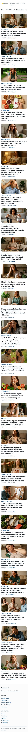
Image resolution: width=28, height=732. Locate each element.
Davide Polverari (12, 679)
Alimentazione (20, 9)
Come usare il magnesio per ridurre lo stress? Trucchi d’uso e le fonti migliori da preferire (14, 143)
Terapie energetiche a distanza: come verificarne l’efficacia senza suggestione (13, 60)
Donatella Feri (11, 147)
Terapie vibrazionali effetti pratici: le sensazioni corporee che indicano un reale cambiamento (13, 478)
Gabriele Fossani (12, 623)
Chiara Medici (11, 261)
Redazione (4, 716)
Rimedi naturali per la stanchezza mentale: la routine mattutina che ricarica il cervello (13, 284)
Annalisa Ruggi (11, 64)
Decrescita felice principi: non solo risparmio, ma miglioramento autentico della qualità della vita (13, 590)
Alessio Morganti (12, 37)
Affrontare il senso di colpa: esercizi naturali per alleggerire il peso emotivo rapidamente (13, 87)
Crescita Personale (6, 83)
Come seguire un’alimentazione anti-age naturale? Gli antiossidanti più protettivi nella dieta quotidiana (14, 675)
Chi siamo (3, 713)
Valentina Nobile (12, 427)
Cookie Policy (4, 722)
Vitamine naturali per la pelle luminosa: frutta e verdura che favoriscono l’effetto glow (12, 396)
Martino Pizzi (11, 317)
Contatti (3, 718)
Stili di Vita (4, 29)
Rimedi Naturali (10, 9)
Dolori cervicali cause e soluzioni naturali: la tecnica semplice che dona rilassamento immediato (13, 563)
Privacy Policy (5, 720)
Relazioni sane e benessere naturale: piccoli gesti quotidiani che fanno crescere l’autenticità (12, 369)
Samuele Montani (12, 205)
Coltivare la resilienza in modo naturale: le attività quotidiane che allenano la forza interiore (13, 33)
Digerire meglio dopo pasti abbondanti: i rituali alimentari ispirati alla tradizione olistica (12, 257)
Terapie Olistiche (6, 56)
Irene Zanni (11, 288)
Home (3, 9)
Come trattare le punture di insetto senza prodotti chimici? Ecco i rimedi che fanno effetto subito (13, 423)
